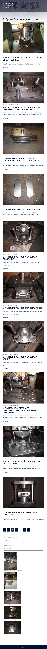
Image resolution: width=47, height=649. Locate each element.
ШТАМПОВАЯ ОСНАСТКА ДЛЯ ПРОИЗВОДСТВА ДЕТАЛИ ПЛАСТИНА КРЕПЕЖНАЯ (19, 410)
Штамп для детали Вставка (10, 589)
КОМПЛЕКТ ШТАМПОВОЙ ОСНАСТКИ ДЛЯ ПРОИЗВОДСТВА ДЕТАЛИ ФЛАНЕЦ (21, 108)
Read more (5, 67)
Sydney (24, 647)
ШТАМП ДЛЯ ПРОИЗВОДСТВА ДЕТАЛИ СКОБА (23, 308)
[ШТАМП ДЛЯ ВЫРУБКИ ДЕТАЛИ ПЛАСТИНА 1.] (23, 189)
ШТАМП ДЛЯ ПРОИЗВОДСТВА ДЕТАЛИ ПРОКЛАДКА (20, 258)
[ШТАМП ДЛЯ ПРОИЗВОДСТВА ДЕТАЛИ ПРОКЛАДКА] (23, 236)
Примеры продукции (13, 104)
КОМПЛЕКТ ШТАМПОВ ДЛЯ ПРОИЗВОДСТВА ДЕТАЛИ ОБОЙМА (22, 58)
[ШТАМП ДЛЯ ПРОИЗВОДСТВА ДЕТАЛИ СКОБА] (23, 287)
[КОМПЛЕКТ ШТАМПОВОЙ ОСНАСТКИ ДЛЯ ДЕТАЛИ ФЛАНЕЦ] (23, 441)
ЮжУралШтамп (8, 4)
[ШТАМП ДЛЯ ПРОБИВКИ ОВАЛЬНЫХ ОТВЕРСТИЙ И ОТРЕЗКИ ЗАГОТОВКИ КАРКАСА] (23, 138)
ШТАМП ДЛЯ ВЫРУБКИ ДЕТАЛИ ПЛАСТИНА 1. (23, 209)
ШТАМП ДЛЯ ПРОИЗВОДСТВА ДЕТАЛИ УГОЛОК (14, 635)
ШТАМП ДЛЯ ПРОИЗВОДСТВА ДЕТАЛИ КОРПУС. (20, 358)
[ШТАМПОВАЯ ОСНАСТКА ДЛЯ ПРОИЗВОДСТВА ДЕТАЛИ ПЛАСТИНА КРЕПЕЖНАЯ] (23, 387)
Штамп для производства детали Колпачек (13, 570)
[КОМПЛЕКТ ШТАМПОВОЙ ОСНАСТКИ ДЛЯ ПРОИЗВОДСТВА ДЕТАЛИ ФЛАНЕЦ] (23, 87)
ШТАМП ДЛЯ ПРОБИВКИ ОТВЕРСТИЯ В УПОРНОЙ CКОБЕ (20, 513)
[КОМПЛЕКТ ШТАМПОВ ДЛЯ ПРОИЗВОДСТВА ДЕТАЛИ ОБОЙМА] (23, 37)
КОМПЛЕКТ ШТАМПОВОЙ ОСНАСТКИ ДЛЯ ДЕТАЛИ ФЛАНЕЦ (21, 462)
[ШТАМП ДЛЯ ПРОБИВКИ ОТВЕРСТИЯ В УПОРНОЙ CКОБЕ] (23, 492)
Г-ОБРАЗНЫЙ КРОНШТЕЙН (10, 604)
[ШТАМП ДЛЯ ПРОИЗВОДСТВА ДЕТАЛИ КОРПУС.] (23, 336)
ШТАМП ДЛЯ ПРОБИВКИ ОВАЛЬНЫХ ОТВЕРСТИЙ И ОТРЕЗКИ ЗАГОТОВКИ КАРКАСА (23, 159)
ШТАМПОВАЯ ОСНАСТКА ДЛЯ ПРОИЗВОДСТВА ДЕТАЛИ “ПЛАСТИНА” (19, 620)
